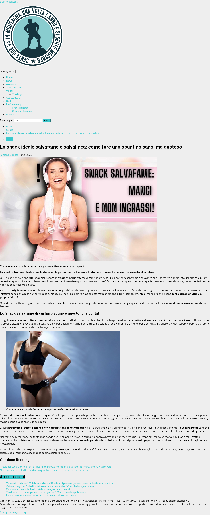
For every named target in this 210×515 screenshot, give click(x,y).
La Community (14, 104)
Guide (9, 101)
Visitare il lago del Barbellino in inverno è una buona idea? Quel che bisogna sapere (50, 486)
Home (9, 77)
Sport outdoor (14, 87)
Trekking (17, 94)
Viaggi (9, 90)
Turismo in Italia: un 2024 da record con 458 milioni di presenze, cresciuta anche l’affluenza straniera (59, 483)
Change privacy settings (14, 512)
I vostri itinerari (20, 107)
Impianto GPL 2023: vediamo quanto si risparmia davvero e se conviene (44, 470)
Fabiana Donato (9, 155)
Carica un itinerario (22, 111)
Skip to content (9, 1)
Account (10, 114)
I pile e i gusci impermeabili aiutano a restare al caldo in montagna (41, 495)
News (9, 80)
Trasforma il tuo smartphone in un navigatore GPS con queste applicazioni (46, 492)
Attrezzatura (13, 97)
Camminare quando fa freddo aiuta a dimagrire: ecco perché (38, 489)
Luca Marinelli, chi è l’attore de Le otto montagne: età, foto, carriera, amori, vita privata (55, 466)
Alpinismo (11, 84)
